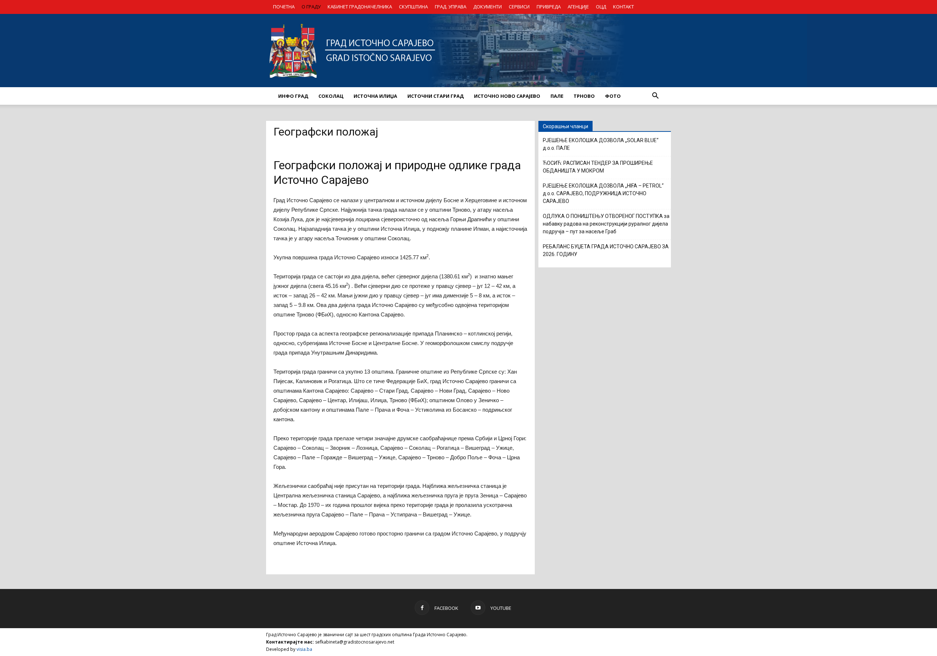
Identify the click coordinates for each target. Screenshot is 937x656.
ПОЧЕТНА (284, 6)
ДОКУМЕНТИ (487, 6)
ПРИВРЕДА (549, 6)
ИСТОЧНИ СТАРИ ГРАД (435, 96)
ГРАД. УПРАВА (450, 6)
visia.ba (304, 649)
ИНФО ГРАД (293, 96)
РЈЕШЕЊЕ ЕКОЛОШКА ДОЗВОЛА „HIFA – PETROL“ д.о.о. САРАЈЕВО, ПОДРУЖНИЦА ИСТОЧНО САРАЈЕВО (603, 193)
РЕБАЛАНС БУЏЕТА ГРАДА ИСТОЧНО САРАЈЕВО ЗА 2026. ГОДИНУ (606, 250)
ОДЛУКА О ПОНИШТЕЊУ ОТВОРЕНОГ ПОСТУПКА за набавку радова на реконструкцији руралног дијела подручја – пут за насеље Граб (606, 223)
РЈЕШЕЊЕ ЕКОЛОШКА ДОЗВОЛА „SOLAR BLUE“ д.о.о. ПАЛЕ (600, 144)
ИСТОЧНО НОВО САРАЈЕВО (507, 96)
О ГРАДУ (311, 6)
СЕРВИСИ (519, 6)
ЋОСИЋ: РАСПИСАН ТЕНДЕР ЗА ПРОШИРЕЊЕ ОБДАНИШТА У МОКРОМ (598, 167)
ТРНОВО (584, 96)
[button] (655, 96)
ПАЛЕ (556, 96)
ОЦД (601, 6)
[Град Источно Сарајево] (468, 50)
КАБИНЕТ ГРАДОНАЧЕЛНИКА (360, 6)
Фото (613, 96)
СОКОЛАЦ (330, 96)
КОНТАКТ (623, 6)
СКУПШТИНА (413, 6)
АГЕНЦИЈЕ (578, 6)
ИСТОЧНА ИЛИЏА (375, 96)
